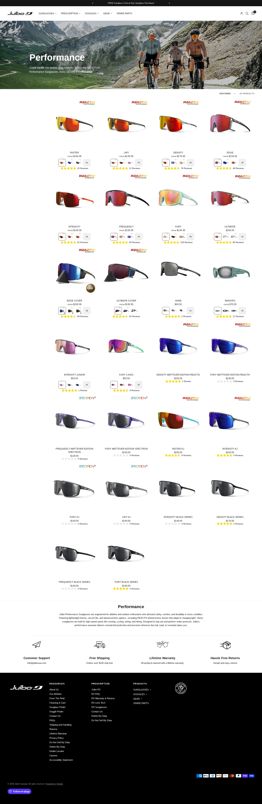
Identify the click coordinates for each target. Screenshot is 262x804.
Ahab (178, 300)
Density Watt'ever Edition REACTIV (178, 374)
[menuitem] (47, 13)
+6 (190, 237)
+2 (190, 163)
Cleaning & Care (57, 702)
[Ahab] (178, 271)
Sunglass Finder (57, 707)
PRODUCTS (140, 684)
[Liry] (126, 123)
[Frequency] (126, 197)
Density (178, 152)
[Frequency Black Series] (74, 552)
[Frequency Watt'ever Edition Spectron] (74, 419)
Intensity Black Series (178, 517)
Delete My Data (57, 746)
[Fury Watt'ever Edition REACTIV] (230, 345)
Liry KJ (126, 517)
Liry (126, 152)
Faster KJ (178, 448)
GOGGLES (90, 13)
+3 (87, 237)
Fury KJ (74, 517)
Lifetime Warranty (58, 733)
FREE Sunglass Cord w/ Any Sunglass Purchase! (131, 3)
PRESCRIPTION (69, 13)
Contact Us (55, 716)
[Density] (178, 123)
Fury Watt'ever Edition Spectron (126, 448)
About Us (54, 689)
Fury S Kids (126, 374)
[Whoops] (230, 271)
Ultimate (230, 226)
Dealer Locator (56, 751)
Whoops (230, 300)
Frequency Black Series (74, 582)
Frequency (126, 226)
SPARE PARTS (124, 13)
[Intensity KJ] (230, 419)
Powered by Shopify (54, 784)
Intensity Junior (74, 374)
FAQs (52, 720)
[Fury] (178, 197)
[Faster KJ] (178, 419)
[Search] (247, 13)
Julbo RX (96, 689)
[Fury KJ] (74, 488)
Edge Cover (74, 300)
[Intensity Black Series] (178, 488)
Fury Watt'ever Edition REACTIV (230, 374)
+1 (87, 163)
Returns (53, 729)
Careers (53, 755)
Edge (230, 152)
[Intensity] (74, 197)
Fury (178, 226)
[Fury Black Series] (126, 552)
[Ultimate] (230, 197)
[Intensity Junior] (74, 345)
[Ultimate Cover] (126, 271)
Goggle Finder (56, 711)
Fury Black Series (126, 582)
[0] (252, 13)
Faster (74, 152)
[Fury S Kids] (126, 345)
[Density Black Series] (230, 488)
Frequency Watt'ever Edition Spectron (74, 450)
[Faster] (74, 123)
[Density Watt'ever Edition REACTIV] (178, 345)
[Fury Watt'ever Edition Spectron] (126, 419)
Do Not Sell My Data (59, 742)
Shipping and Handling (60, 724)
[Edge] (230, 123)
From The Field (56, 698)
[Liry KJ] (126, 488)
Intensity (74, 226)
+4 (139, 237)
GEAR (106, 13)
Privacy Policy (56, 738)
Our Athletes (55, 694)
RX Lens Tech (98, 702)
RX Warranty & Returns (103, 698)
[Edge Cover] (74, 271)
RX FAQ (95, 694)
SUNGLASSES (46, 13)
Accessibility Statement (61, 760)
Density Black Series (230, 517)
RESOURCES (57, 684)
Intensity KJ (230, 448)
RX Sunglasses (99, 707)
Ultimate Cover (126, 300)
